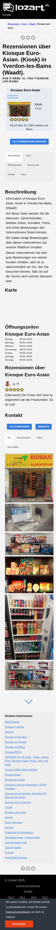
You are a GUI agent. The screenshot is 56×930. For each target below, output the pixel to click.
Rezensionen (13, 24)
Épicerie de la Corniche (18, 802)
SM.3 (45, 897)
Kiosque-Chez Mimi (16, 737)
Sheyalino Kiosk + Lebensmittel (22, 837)
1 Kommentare (13, 97)
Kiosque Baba (13, 774)
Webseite (43, 426)
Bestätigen (19, 923)
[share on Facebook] (23, 39)
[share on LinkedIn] (32, 39)
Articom (9, 732)
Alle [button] (9, 437)
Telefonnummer (19, 426)
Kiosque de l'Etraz (15, 747)
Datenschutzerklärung (28, 886)
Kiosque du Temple (15, 742)
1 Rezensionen (12, 95)
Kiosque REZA (13, 752)
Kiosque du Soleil (15, 779)
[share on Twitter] (28, 39)
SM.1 (22, 897)
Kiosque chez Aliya (15, 812)
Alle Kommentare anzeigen (29, 141)
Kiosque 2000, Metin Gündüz (21, 769)
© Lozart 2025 (15, 880)
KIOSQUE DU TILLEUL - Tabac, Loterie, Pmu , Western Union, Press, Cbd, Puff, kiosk (27, 761)
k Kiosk (9, 827)
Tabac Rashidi (13, 847)
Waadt (32, 24)
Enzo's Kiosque (13, 822)
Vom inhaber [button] (13, 447)
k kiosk (9, 817)
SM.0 (11, 897)
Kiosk (24, 24)
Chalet (8, 807)
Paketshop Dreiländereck (19, 832)
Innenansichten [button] (23, 437)
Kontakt (6, 15)
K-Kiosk (9, 852)
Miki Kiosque (12, 722)
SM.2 (34, 897)
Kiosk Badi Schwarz (16, 857)
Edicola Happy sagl (16, 842)
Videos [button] (40, 437)
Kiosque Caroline (14, 727)
